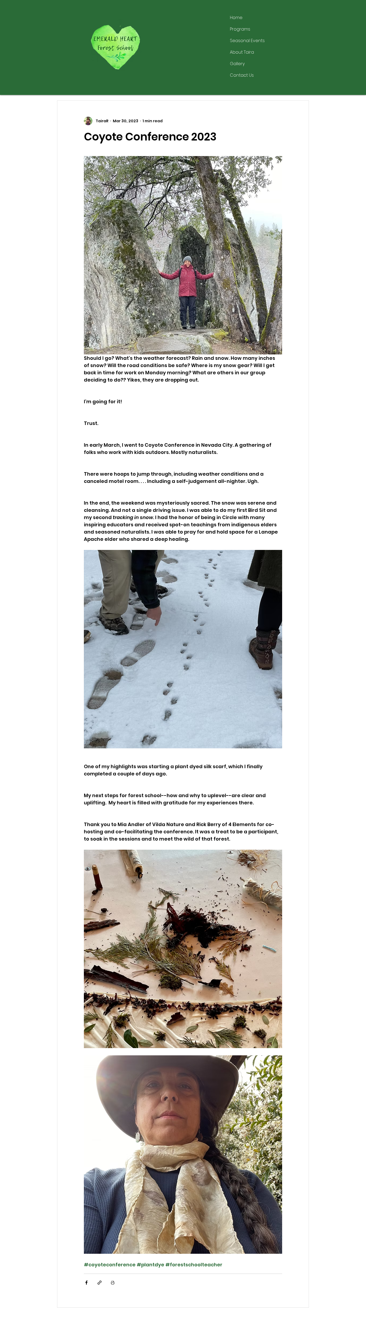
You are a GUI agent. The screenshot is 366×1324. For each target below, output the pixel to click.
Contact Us (242, 75)
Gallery (237, 64)
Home (236, 17)
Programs (240, 29)
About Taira (242, 52)
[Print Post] (112, 1282)
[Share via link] (99, 1282)
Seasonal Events (247, 41)
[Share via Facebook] (86, 1282)
